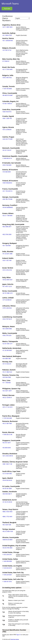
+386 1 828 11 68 (7, 464)
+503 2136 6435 (6, 165)
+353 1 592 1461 (7, 260)
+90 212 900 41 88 (7, 531)
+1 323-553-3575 (7, 568)
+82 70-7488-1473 (7, 293)
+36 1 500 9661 (6, 245)
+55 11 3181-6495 (7, 69)
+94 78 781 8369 (7, 488)
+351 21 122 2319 (7, 407)
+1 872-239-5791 (7, 554)
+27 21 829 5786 (7, 473)
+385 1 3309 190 (7, 118)
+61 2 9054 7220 (7, 35)
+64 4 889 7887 (6, 358)
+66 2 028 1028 (6, 525)
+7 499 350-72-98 (7, 434)
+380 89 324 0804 (7, 540)
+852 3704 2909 (6, 234)
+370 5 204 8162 (7, 308)
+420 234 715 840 (7, 139)
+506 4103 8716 (6, 112)
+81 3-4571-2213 (7, 286)
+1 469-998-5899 (7, 561)
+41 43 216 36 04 (7, 502)
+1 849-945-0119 (7, 158)
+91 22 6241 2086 (7, 254)
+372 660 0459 (6, 172)
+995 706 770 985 (7, 199)
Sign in (18, 634)
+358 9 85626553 (7, 183)
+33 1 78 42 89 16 (7, 191)
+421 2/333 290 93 (7, 456)
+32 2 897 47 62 (6, 50)
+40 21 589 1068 (7, 423)
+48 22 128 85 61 (7, 397)
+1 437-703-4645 (7, 88)
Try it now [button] (7, 8)
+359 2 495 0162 (7, 77)
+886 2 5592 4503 (7, 511)
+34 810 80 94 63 (7, 480)
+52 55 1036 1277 (7, 344)
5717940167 (5, 61)
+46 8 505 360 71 (7, 494)
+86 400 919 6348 (7, 95)
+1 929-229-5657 (7, 575)
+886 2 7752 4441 (7, 516)
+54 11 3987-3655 (7, 27)
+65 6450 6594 (6, 448)
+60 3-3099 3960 (7, 329)
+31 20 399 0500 (7, 350)
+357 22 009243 (6, 129)
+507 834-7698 (6, 377)
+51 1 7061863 (6, 382)
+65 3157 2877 (6, 443)
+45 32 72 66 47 (6, 150)
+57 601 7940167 (7, 103)
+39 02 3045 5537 (7, 280)
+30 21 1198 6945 (7, 215)
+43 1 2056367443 (7, 40)
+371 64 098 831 (7, 300)
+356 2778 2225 (6, 335)
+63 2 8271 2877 (7, 391)
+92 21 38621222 (7, 372)
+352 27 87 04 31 (7, 319)
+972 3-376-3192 (7, 270)
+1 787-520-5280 (7, 418)
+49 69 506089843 (7, 207)
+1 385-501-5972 (7, 581)
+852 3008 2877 (6, 226)
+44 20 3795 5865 (7, 548)
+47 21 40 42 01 (6, 364)
